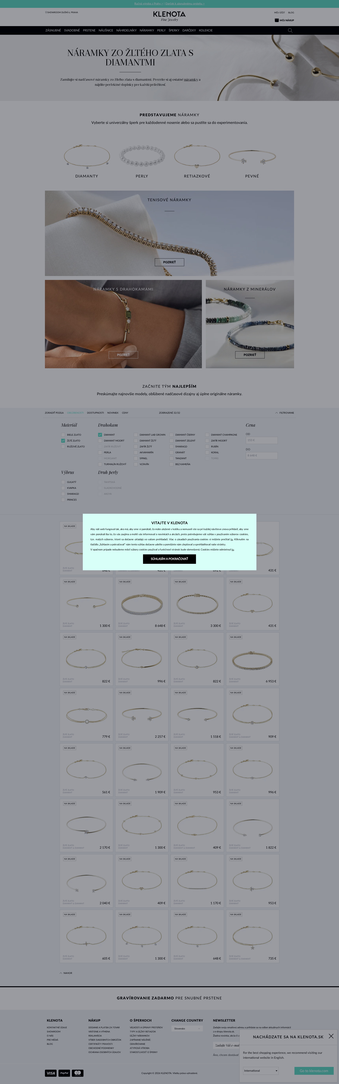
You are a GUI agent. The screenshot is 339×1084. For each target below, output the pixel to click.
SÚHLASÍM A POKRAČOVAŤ (169, 559)
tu (232, 539)
